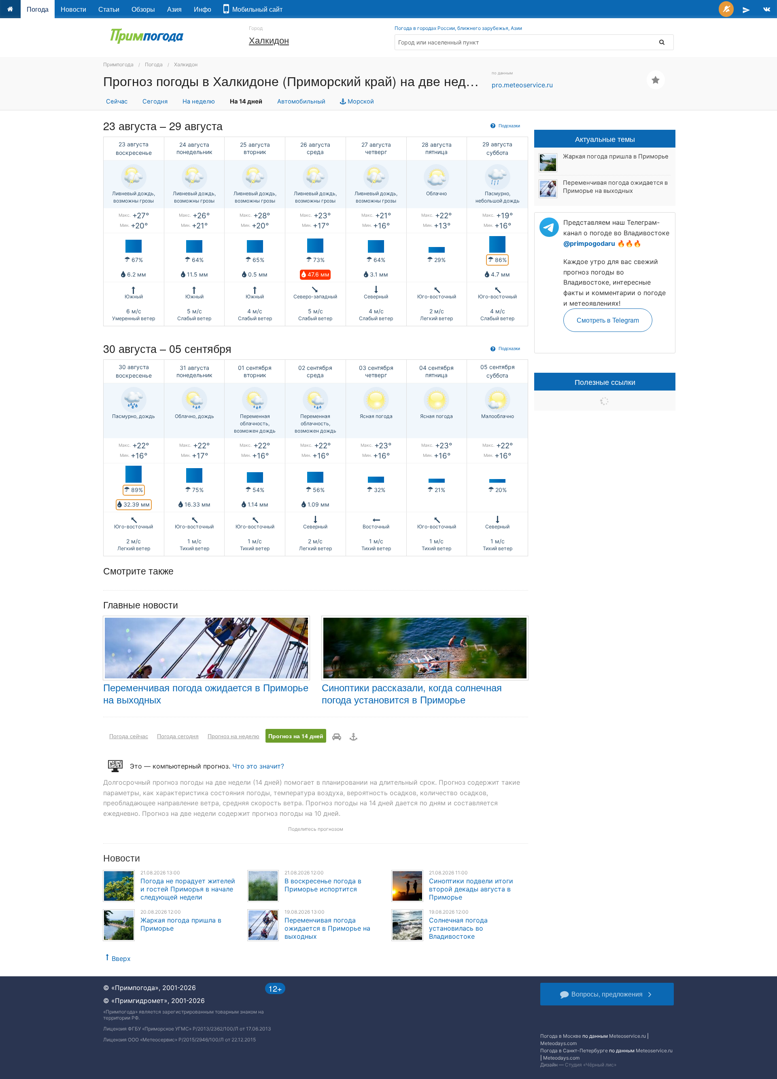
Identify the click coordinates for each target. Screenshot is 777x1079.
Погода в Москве (560, 1036)
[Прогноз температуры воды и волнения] (353, 736)
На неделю (199, 101)
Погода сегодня (178, 736)
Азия (174, 9)
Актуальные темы (605, 138)
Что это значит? (258, 766)
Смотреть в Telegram (608, 320)
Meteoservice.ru (627, 1036)
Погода (38, 9)
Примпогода (118, 64)
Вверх (121, 958)
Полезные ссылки (605, 381)
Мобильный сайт (255, 9)
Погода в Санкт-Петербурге (574, 1050)
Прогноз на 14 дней (295, 736)
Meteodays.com (558, 1043)
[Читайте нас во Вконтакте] (766, 9)
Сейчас (116, 101)
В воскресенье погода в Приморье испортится (322, 885)
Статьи (108, 9)
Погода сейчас (128, 736)
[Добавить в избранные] (656, 79)
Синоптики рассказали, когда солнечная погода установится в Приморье (412, 693)
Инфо (202, 9)
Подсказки (508, 125)
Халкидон (269, 40)
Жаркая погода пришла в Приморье (616, 156)
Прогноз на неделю (233, 736)
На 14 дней (246, 101)
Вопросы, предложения (607, 994)
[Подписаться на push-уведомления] (726, 9)
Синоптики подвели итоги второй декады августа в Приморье (471, 889)
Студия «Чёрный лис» (590, 1065)
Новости (73, 9)
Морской (360, 101)
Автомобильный (301, 101)
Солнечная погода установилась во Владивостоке (458, 928)
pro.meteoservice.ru (522, 85)
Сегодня (155, 101)
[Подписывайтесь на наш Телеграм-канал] (746, 9)
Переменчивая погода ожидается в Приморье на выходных (205, 693)
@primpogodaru (589, 243)
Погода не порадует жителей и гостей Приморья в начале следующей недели (187, 889)
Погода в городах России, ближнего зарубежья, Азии (458, 28)
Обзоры (143, 9)
